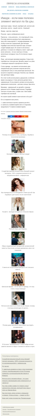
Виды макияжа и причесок (25, 7)
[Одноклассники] (24, 116)
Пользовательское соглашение (14, 409)
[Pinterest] (18, 116)
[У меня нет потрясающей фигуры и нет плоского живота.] (18, 265)
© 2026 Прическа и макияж (8, 407)
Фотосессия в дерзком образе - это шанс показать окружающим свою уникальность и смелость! (16, 381)
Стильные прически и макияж (12, 111)
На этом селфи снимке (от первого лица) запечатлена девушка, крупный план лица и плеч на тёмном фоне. (16, 388)
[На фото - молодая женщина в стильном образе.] (18, 210)
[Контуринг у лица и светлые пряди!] (18, 152)
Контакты (5, 409)
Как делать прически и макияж (17, 10)
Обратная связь (6, 413)
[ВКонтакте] (11, 116)
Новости (11, 7)
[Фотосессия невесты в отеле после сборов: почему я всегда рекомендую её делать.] (18, 304)
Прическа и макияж (18, 3)
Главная (4, 7)
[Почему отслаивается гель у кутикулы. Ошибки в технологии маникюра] (18, 133)
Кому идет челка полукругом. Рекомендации (16, 398)
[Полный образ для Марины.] (18, 227)
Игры (24, 14)
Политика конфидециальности (9, 411)
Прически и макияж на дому (11, 14)
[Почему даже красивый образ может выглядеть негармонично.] (18, 323)
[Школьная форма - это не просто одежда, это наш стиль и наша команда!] (18, 284)
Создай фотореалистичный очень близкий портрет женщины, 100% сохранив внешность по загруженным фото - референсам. (17, 361)
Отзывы (30, 14)
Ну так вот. (5, 366)
